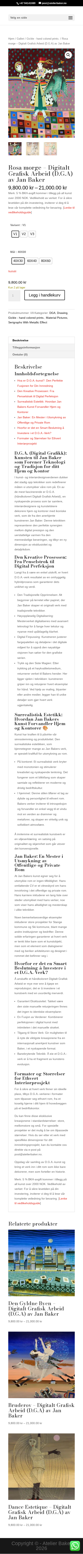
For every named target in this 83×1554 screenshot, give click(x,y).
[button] (68, 55)
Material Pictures (56, 317)
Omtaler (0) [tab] (20, 354)
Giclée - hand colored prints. (43, 38)
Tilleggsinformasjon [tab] (26, 347)
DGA (52, 312)
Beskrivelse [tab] (20, 340)
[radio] (15, 234)
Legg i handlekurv (44, 295)
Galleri (20, 38)
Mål (12, 251)
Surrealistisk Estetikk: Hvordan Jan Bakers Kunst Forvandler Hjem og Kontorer (39, 407)
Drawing (62, 312)
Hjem (11, 38)
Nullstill (12, 271)
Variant (15, 225)
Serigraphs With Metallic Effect (27, 322)
